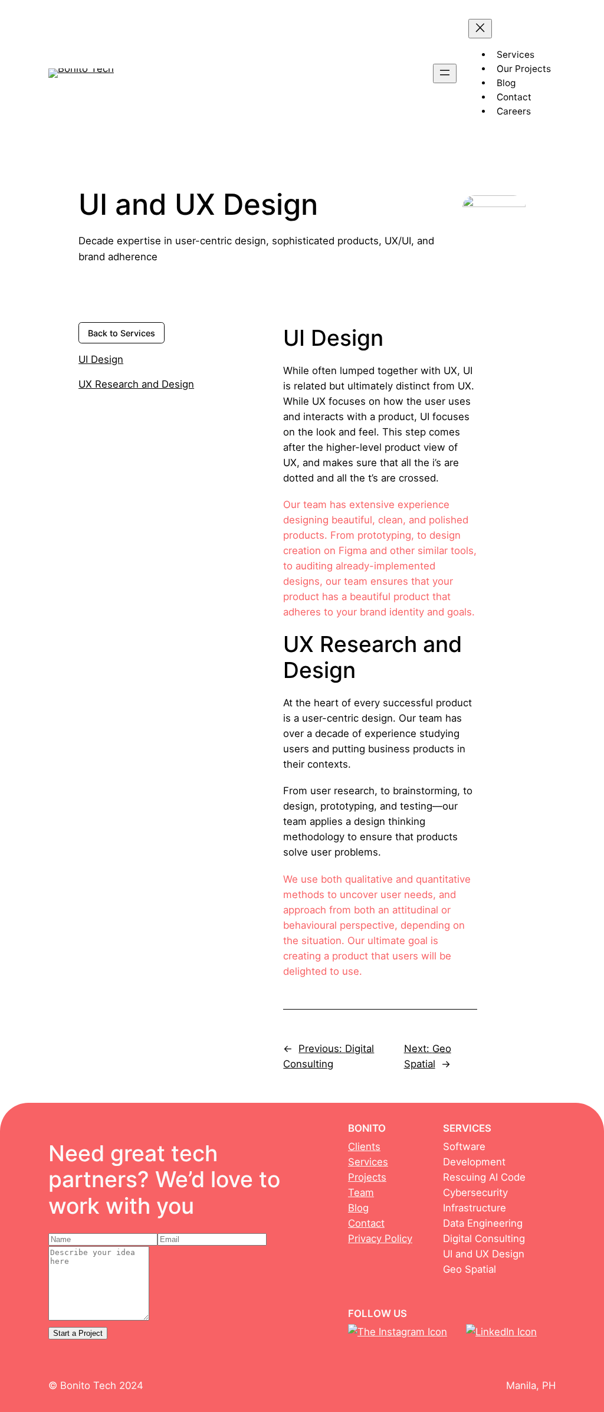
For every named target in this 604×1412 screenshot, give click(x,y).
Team (361, 1192)
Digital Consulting (484, 1238)
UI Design (100, 359)
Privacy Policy (380, 1238)
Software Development (474, 1154)
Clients (364, 1146)
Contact (366, 1223)
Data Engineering (483, 1223)
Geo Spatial (469, 1269)
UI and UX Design (483, 1254)
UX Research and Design (136, 384)
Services (368, 1162)
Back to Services (121, 333)
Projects (367, 1177)
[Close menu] (480, 28)
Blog (358, 1208)
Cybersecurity (475, 1192)
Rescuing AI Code (484, 1177)
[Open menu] (445, 73)
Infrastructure (474, 1208)
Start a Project (78, 1333)
